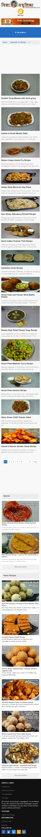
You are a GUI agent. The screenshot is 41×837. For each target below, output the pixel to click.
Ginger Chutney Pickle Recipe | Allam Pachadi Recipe (19, 524)
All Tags (5, 798)
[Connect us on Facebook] (4, 832)
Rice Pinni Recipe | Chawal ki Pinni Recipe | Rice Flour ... (20, 604)
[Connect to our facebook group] (9, 832)
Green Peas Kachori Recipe (14, 390)
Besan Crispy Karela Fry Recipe (16, 160)
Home (5, 42)
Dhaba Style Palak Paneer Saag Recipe (19, 330)
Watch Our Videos (9, 815)
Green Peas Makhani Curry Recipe (17, 363)
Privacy (5, 825)
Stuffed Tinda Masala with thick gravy (18, 98)
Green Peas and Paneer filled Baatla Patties (17, 295)
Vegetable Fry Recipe (18, 42)
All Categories (7, 794)
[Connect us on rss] (19, 832)
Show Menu (21, 32)
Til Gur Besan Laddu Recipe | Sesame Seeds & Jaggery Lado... (19, 669)
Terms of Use (7, 821)
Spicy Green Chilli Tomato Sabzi (16, 417)
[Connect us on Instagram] (24, 832)
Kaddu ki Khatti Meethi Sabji (14, 133)
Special (6, 496)
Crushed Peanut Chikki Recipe (13, 637)
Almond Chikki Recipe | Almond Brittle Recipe (19, 765)
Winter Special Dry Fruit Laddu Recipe (16, 734)
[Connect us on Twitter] (14, 832)
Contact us (6, 787)
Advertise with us (8, 790)
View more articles (20, 567)
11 (30, 462)
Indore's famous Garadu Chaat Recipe (18, 446)
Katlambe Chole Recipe (12, 268)
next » (36, 462)
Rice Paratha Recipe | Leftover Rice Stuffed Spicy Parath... (20, 556)
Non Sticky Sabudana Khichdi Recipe (18, 214)
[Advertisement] (20, 60)
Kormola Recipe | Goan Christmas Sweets (18, 702)
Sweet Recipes (9, 575)
